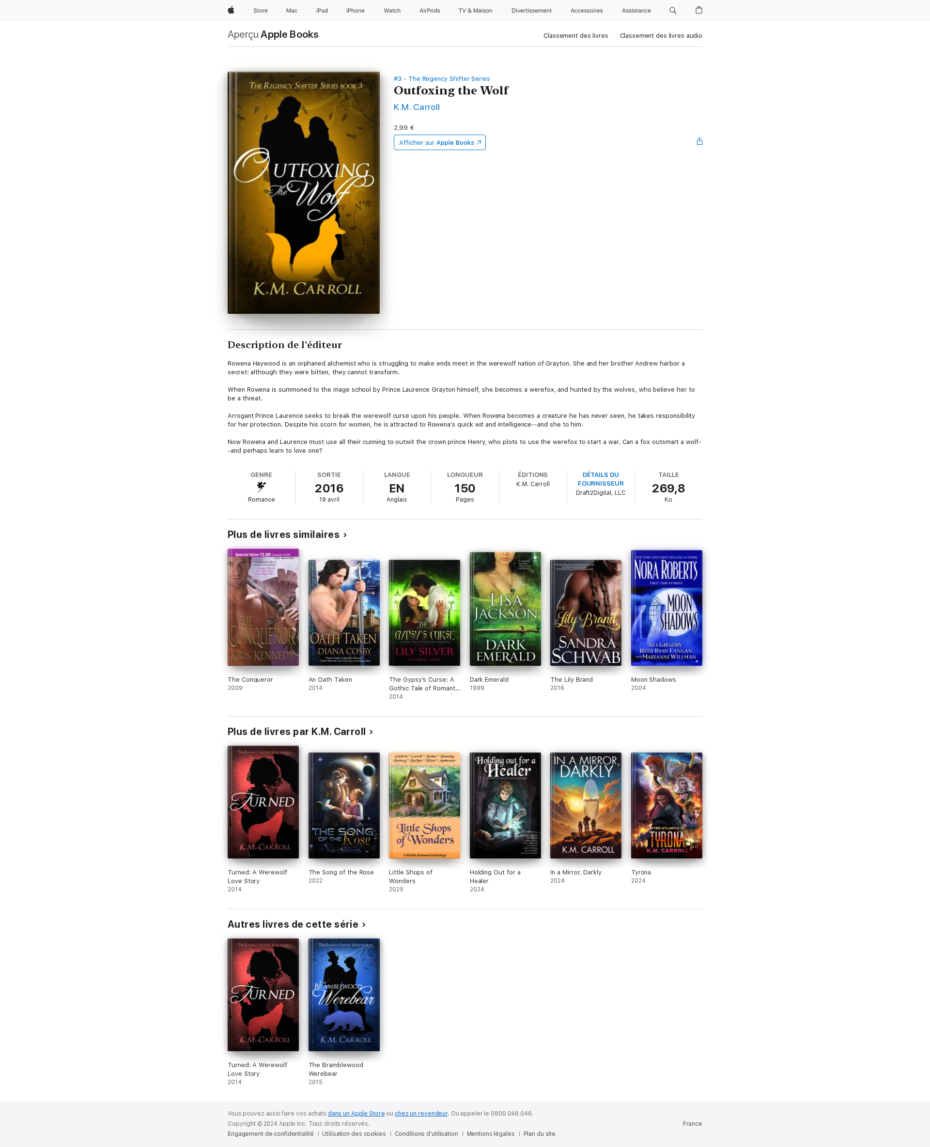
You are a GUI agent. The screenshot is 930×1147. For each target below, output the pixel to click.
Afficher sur (436, 142)
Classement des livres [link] (575, 35)
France (692, 1123)
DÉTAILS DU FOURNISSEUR (601, 479)
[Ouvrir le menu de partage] (700, 142)
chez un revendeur (421, 1113)
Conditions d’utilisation (426, 1134)
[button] (673, 10)
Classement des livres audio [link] (661, 35)
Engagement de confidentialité (271, 1134)
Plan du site (540, 1134)
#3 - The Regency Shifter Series (442, 78)
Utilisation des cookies (354, 1134)
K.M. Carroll (417, 107)
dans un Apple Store (356, 1113)
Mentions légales (491, 1134)
